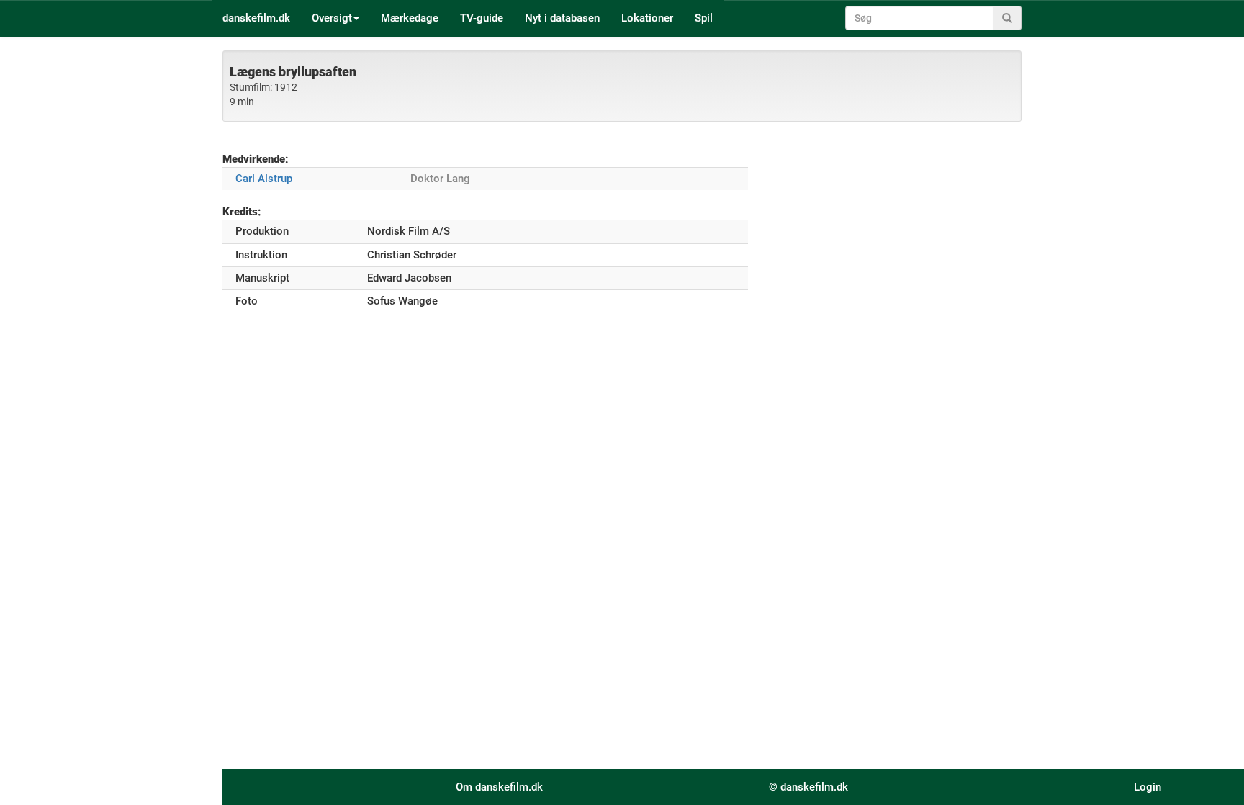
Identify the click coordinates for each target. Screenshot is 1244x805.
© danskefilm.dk (808, 787)
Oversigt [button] (332, 18)
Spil (704, 18)
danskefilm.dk (256, 18)
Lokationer (647, 18)
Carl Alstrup (263, 178)
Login (1147, 787)
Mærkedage (409, 18)
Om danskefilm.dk (499, 787)
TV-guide (481, 18)
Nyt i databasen (562, 18)
